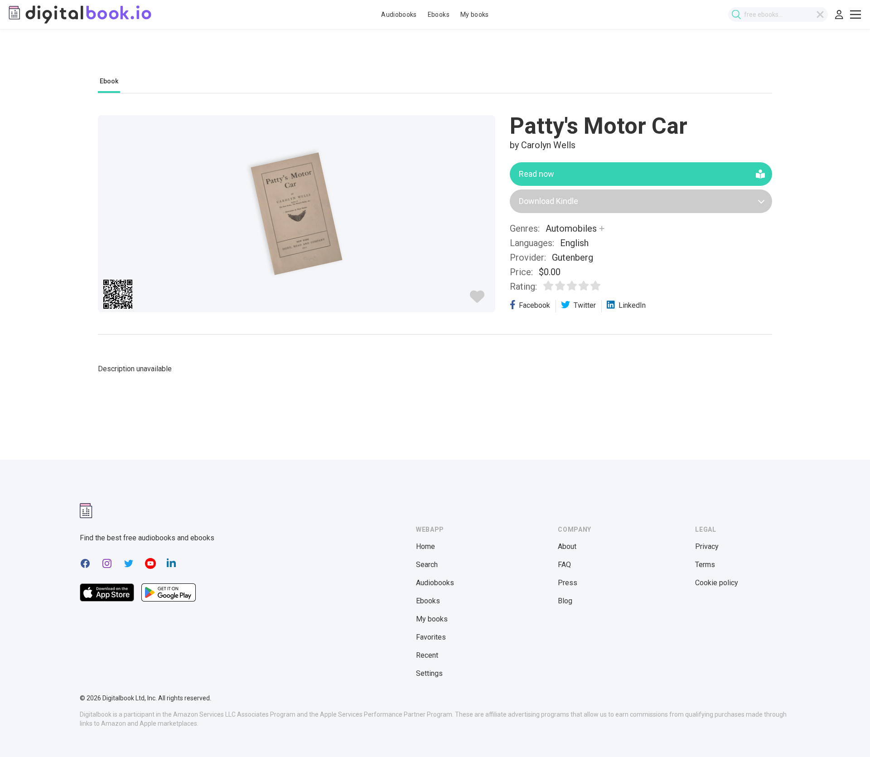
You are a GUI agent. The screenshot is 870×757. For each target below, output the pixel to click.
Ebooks (439, 14)
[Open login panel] (839, 14)
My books (474, 14)
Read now (536, 174)
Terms (705, 564)
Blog (565, 601)
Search (427, 564)
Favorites (431, 637)
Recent (427, 655)
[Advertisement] (435, 57)
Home (425, 546)
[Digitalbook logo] (79, 14)
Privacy (707, 546)
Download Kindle (548, 201)
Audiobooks (399, 14)
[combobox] (778, 14)
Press (567, 582)
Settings (429, 673)
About (567, 546)
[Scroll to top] (846, 733)
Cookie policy (716, 582)
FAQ (564, 564)
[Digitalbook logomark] (86, 510)
